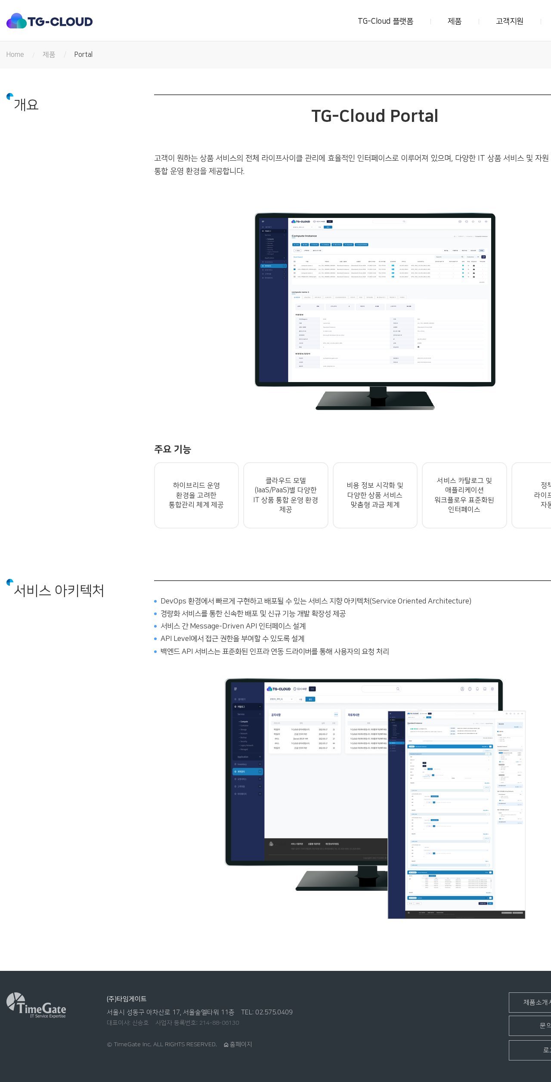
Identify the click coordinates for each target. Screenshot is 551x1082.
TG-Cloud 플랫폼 (385, 21)
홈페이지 (237, 1044)
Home (15, 55)
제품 (454, 21)
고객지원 (509, 21)
